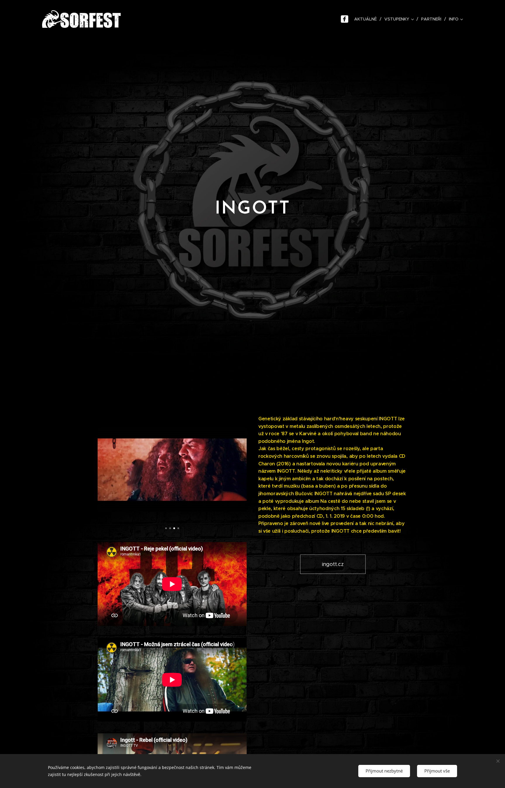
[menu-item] (345, 19)
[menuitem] (366, 19)
